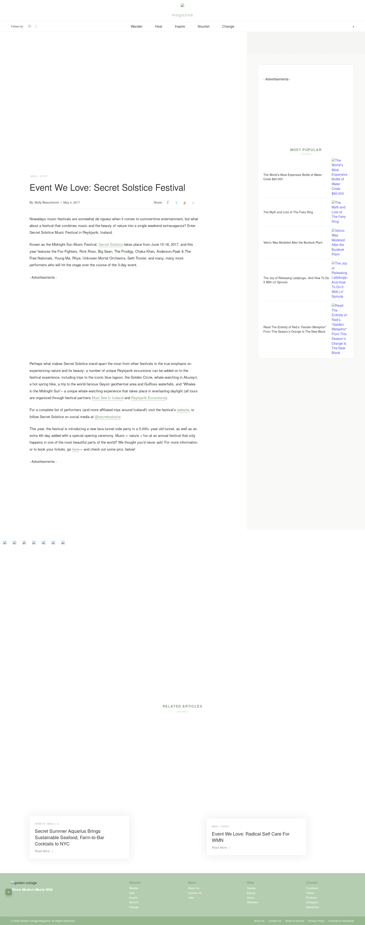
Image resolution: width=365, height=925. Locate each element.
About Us (193, 888)
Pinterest (311, 897)
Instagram (312, 902)
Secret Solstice (111, 244)
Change (228, 26)
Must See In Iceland (107, 397)
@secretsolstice (107, 416)
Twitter (310, 893)
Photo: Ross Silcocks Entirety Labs (178, 347)
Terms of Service (294, 920)
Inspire (180, 26)
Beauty (251, 893)
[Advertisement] (114, 309)
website (183, 409)
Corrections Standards (341, 920)
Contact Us (195, 893)
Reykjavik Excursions (148, 397)
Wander (136, 26)
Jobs (191, 897)
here (75, 449)
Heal (158, 26)
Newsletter (312, 907)
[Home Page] (182, 6)
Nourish (204, 26)
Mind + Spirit (39, 176)
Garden (251, 888)
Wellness (252, 902)
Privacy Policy (316, 920)
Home (250, 897)
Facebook (312, 888)
